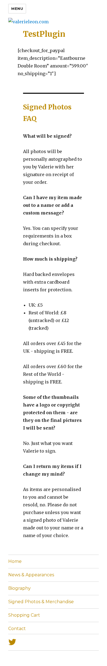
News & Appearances (31, 574)
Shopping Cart (24, 615)
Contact (17, 628)
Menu (17, 8)
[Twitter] (53, 642)
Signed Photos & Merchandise (41, 601)
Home (15, 561)
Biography (19, 588)
